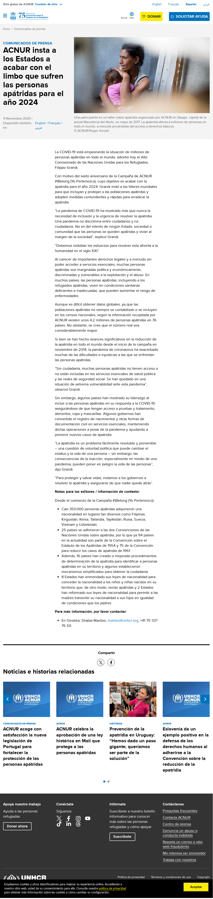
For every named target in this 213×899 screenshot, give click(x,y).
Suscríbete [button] (122, 836)
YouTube (87, 818)
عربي (206, 4)
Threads (78, 824)
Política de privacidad (131, 877)
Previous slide (7, 699)
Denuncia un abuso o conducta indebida (180, 833)
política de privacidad (112, 888)
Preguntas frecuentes (180, 810)
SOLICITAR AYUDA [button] (192, 16)
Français (173, 4)
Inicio (6, 29)
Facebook (68, 818)
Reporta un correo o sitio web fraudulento (183, 844)
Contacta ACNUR (177, 817)
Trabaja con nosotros (179, 859)
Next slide (205, 699)
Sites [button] (131, 17)
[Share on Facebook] (111, 662)
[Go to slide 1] (105, 782)
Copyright (203, 877)
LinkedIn (68, 824)
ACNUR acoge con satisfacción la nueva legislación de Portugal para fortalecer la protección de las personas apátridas (25, 746)
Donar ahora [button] (17, 826)
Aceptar (196, 887)
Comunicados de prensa (29, 29)
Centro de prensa (177, 824)
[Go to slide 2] (109, 782)
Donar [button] (154, 16)
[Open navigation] (5, 16)
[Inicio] (24, 16)
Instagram (78, 818)
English (157, 4)
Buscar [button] (124, 17)
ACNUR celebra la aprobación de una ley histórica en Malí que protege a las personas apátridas (79, 740)
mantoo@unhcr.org (123, 620)
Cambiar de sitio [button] (46, 4)
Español (191, 4)
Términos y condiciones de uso (171, 877)
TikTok (59, 824)
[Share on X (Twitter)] (100, 662)
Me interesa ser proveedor (184, 853)
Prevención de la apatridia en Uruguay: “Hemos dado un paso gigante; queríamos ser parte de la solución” (133, 743)
